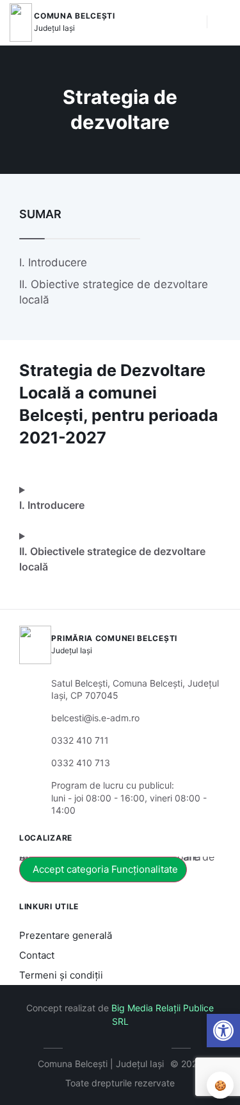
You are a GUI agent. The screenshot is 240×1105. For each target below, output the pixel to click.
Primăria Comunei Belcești (114, 638)
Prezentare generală (65, 935)
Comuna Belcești (74, 16)
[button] (223, 1030)
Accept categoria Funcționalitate (105, 869)
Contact (36, 955)
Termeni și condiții (61, 975)
